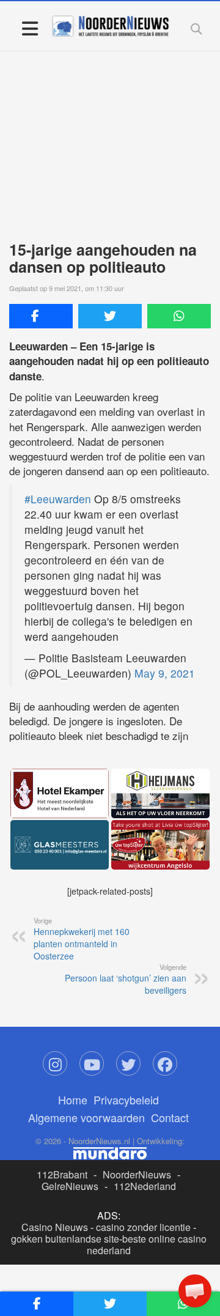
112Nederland (145, 1186)
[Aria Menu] (29, 28)
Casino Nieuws (54, 1227)
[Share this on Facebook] (41, 316)
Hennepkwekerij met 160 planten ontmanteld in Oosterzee (82, 938)
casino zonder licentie (143, 1227)
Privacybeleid (126, 1099)
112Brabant (62, 1174)
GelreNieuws (70, 1186)
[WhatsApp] (179, 316)
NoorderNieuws (137, 1174)
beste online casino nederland (147, 1244)
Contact (170, 1117)
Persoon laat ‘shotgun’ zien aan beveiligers (125, 979)
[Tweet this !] (110, 316)
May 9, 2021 (164, 673)
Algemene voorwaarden (86, 1117)
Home (72, 1099)
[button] (194, 1290)
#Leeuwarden (57, 498)
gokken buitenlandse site (65, 1239)
